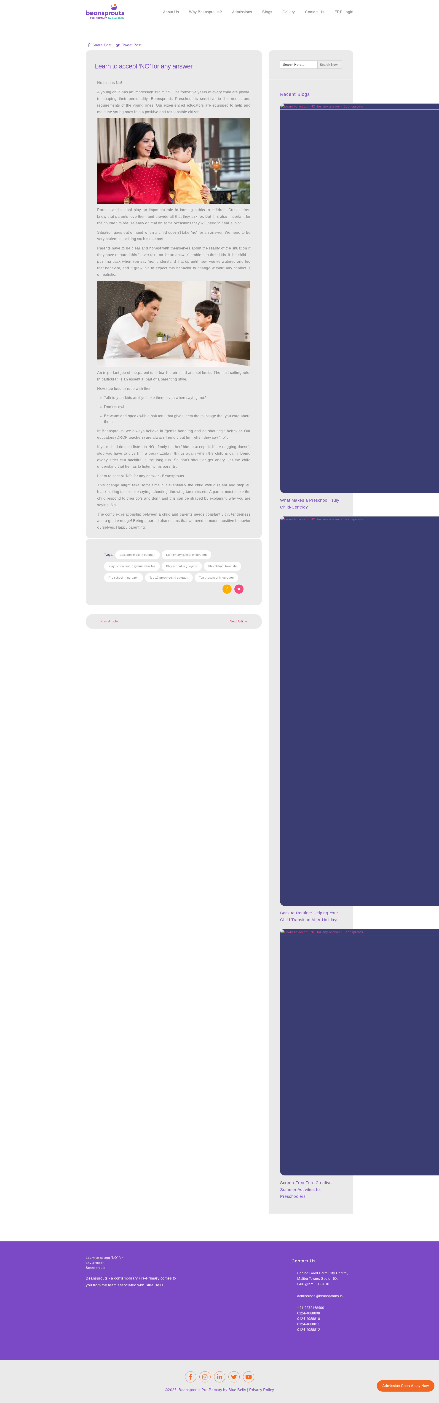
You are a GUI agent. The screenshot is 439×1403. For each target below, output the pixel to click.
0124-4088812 (308, 1330)
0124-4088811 (308, 1324)
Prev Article (109, 621)
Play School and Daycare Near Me (132, 566)
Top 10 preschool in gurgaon (169, 577)
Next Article (238, 621)
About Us (171, 12)
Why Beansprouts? (205, 12)
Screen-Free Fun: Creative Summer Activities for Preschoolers (306, 1189)
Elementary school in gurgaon (186, 554)
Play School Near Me (222, 566)
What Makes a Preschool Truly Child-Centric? (309, 503)
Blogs (267, 12)
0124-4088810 (308, 1319)
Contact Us (314, 12)
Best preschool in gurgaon (137, 554)
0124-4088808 (308, 1313)
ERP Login (344, 12)
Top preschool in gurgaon (216, 577)
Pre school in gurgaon (124, 577)
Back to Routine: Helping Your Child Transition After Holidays (309, 916)
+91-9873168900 (310, 1308)
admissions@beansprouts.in (320, 1296)
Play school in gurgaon (181, 566)
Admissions (242, 12)
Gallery (288, 12)
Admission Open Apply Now (405, 1386)
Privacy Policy (261, 1390)
